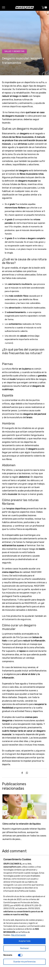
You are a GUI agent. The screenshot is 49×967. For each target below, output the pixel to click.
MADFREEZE (30, 603)
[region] (24, 911)
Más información (18, 935)
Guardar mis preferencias (24, 962)
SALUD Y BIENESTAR (14, 51)
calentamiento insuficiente (20, 284)
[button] (4, 812)
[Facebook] (22, 773)
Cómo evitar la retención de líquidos (21, 823)
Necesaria (7, 955)
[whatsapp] (26, 773)
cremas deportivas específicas (17, 106)
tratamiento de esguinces (17, 619)
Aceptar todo (24, 941)
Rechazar (24, 948)
